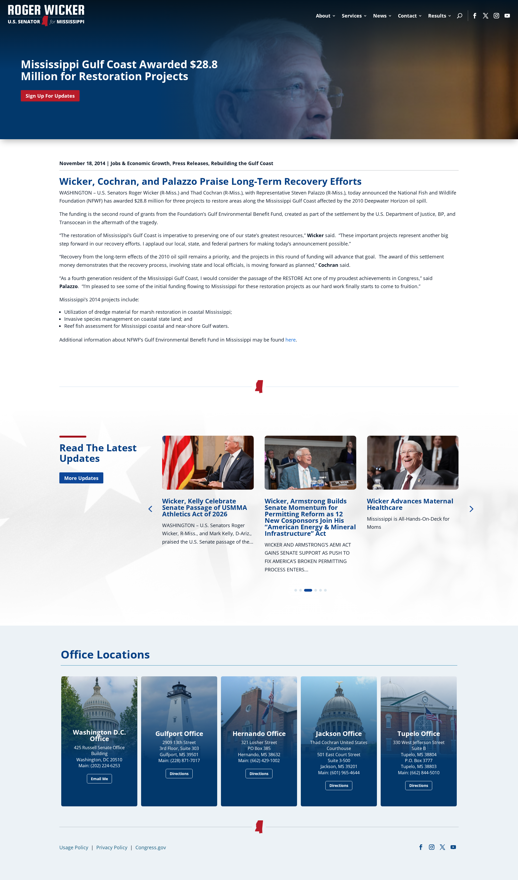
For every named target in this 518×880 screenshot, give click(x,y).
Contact (407, 15)
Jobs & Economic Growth (140, 163)
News (380, 15)
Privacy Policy (111, 847)
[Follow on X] (485, 15)
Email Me (99, 778)
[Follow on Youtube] (507, 15)
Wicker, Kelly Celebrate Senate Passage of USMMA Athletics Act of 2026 (204, 507)
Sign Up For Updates (50, 96)
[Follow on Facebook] (474, 15)
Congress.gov (150, 847)
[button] (470, 508)
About (323, 15)
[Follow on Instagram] (496, 15)
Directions (179, 773)
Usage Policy (73, 847)
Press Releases (190, 163)
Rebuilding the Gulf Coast (242, 163)
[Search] (459, 15)
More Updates (81, 478)
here (290, 339)
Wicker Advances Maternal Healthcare (410, 504)
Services (352, 15)
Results (437, 15)
